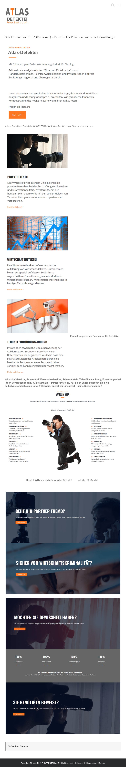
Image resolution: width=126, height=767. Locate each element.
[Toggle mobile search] (112, 5)
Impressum (92, 763)
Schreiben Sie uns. (18, 746)
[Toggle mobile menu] (119, 5)
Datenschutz (80, 763)
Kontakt (101, 763)
